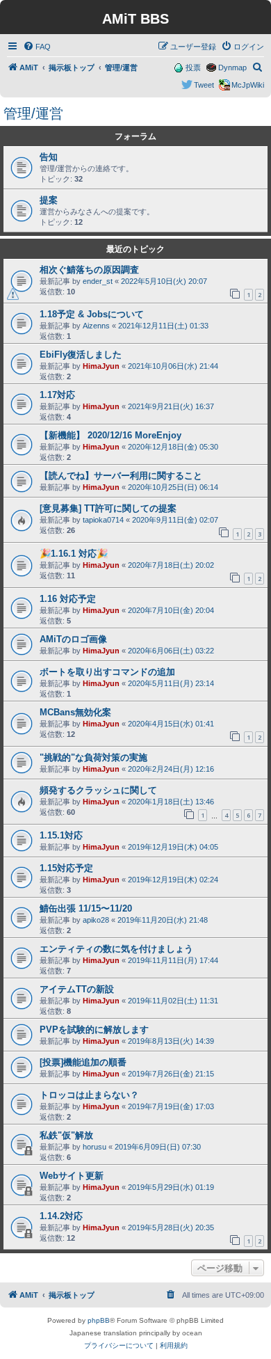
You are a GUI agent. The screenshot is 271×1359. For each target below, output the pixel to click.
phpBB (99, 1320)
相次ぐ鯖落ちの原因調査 (89, 269)
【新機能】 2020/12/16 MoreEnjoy (110, 435)
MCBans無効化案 (75, 712)
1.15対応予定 (66, 868)
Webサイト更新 (72, 1175)
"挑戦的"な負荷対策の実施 (93, 757)
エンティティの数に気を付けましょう (116, 949)
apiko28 (96, 920)
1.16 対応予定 (68, 599)
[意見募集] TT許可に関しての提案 (108, 508)
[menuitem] (37, 46)
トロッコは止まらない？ (89, 1095)
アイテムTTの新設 (77, 989)
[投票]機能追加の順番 (83, 1062)
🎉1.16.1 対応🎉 (74, 553)
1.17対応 (57, 395)
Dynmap (232, 67)
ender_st (98, 281)
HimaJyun (101, 366)
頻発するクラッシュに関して (98, 790)
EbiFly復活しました (81, 354)
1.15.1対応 (61, 835)
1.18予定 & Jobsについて (92, 314)
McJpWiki (247, 85)
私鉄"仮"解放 (66, 1135)
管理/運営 (33, 113)
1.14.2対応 (61, 1216)
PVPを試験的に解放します (94, 1029)
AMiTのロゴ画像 (73, 639)
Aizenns (96, 325)
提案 (49, 200)
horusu (94, 1147)
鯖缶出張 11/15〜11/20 (86, 908)
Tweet (204, 85)
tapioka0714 (103, 520)
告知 (49, 157)
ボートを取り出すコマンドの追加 (107, 672)
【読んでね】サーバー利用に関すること (121, 475)
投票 (193, 67)
